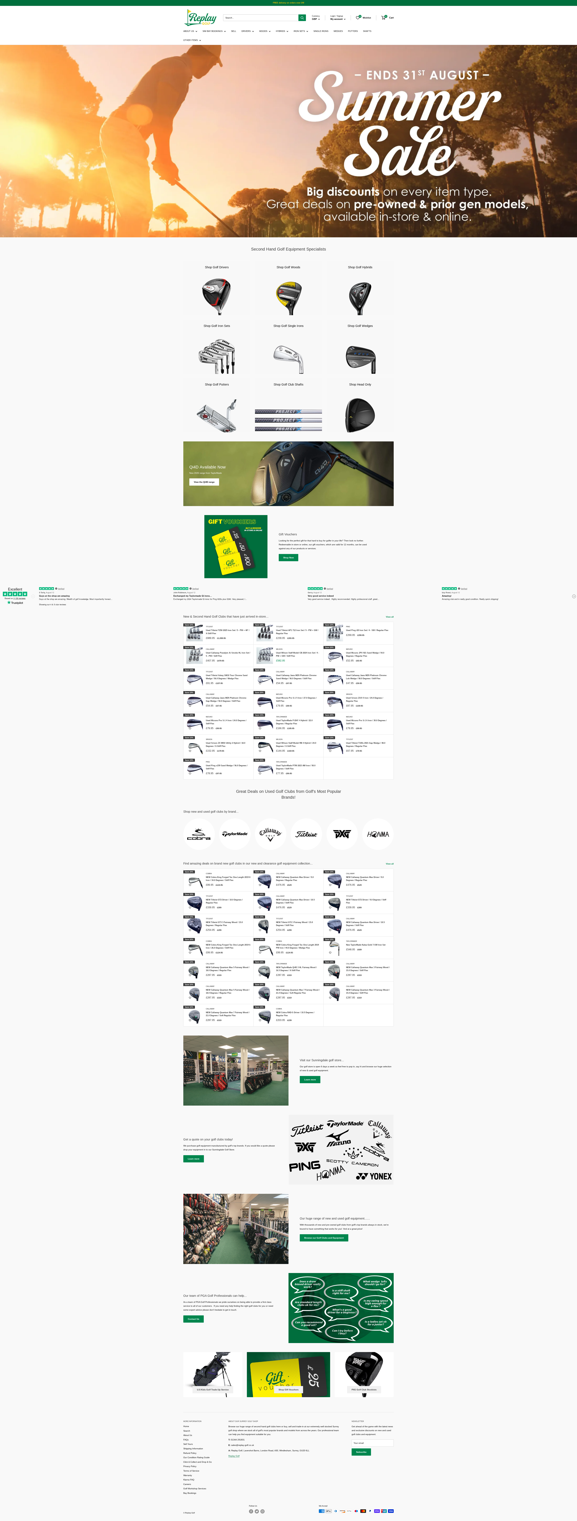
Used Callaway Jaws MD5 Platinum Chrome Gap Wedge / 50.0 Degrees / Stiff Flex (226, 699)
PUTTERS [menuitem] (353, 31)
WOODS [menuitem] (263, 31)
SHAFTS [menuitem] (367, 31)
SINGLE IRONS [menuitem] (320, 31)
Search (186, 1431)
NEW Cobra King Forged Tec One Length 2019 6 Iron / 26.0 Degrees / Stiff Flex (228, 946)
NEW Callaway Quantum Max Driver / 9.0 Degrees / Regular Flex (295, 878)
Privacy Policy (189, 1466)
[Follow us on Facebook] (251, 1511)
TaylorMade (281, 717)
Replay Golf (234, 1456)
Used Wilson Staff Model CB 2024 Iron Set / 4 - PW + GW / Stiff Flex (297, 654)
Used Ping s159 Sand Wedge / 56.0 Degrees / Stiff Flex (226, 767)
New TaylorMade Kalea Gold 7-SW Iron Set (365, 945)
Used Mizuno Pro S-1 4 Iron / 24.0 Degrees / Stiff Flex (226, 722)
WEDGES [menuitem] (338, 31)
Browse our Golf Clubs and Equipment (324, 1238)
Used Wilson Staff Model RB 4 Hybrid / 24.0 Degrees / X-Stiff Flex (296, 744)
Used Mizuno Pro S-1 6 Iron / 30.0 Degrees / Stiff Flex (366, 722)
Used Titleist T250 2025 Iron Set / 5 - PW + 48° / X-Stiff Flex (227, 631)
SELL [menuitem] (233, 31)
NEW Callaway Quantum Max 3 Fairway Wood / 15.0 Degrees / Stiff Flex (368, 969)
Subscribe (361, 1452)
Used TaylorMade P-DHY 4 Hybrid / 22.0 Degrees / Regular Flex (294, 722)
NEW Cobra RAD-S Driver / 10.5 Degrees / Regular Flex (295, 1014)
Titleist (209, 626)
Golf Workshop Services (194, 1488)
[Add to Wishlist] (190, 638)
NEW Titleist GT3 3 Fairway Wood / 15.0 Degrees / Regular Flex (224, 923)
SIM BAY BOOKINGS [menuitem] (213, 31)
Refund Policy (189, 1453)
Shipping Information (193, 1448)
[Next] (393, 832)
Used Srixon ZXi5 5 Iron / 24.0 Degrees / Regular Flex (364, 699)
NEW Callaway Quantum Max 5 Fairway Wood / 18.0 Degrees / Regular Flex (227, 969)
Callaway (210, 649)
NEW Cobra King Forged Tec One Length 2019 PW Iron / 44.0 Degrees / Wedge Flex (297, 946)
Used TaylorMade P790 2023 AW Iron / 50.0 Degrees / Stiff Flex (295, 767)
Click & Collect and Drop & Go (197, 1462)
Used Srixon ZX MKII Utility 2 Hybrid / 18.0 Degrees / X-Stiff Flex (225, 744)
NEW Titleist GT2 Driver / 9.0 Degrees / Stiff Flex (366, 901)
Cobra (209, 873)
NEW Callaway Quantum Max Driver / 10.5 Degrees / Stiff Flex (295, 901)
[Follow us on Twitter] (257, 1511)
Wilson (279, 649)
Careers (187, 1484)
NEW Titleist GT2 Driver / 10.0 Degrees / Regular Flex (224, 901)
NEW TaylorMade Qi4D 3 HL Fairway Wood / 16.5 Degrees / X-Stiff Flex (296, 969)
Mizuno (349, 649)
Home (186, 1426)
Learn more (310, 1079)
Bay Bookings (189, 1493)
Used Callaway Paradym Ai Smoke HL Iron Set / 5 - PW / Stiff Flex (228, 654)
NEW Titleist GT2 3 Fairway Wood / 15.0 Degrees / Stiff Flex (294, 923)
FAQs (186, 1439)
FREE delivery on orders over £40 (288, 3)
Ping (348, 626)
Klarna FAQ (188, 1479)
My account (336, 19)
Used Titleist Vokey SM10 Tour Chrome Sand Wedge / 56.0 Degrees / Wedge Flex (226, 676)
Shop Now (288, 557)
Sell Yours (188, 1444)
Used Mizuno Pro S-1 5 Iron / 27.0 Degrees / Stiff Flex (296, 699)
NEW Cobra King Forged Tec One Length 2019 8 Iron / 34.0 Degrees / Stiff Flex (228, 878)
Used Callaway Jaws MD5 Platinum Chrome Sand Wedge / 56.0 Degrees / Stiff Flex (296, 676)
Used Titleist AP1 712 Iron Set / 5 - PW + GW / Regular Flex (297, 631)
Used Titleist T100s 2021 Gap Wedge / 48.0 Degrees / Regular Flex (365, 744)
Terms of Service (191, 1471)
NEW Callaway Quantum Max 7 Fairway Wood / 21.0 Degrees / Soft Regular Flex (298, 991)
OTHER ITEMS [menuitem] (190, 40)
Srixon (349, 694)
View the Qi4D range (204, 482)
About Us (187, 1435)
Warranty (187, 1475)
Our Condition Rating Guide (196, 1457)
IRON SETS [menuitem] (299, 31)
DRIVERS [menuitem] (246, 31)
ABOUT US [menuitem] (188, 31)
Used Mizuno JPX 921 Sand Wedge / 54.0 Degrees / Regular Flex (365, 654)
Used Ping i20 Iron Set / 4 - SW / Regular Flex (367, 630)
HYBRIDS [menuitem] (280, 31)
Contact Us (193, 1319)
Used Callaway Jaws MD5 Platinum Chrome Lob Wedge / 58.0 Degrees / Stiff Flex (366, 676)
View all (390, 617)
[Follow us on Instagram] (262, 1511)
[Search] (302, 17)
